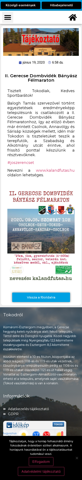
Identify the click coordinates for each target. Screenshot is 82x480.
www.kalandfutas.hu (55, 170)
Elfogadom (41, 461)
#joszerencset (20, 162)
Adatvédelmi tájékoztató (41, 471)
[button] (7, 17)
